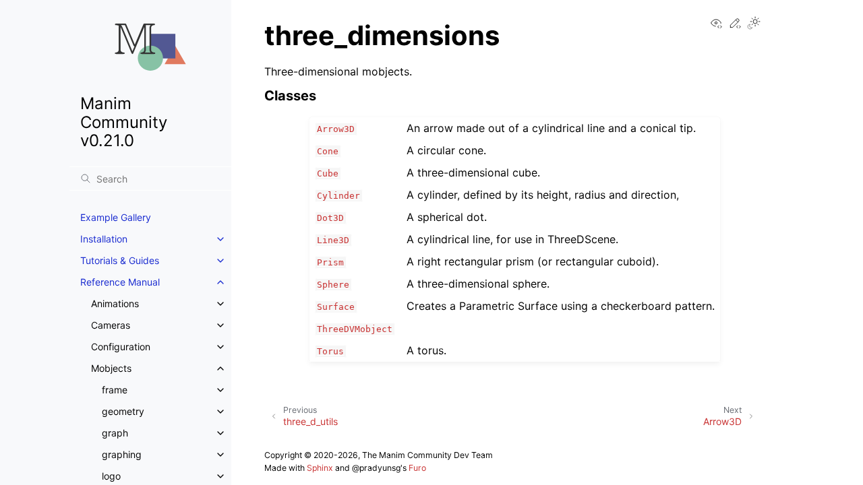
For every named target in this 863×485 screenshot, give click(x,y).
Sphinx (320, 468)
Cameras (110, 325)
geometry (123, 411)
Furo (417, 468)
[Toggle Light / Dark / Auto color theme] (754, 24)
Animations (115, 303)
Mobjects (111, 368)
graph (115, 433)
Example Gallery (115, 217)
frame (114, 389)
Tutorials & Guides (119, 260)
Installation (103, 239)
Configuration (120, 346)
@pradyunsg (376, 468)
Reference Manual (120, 282)
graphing (122, 454)
